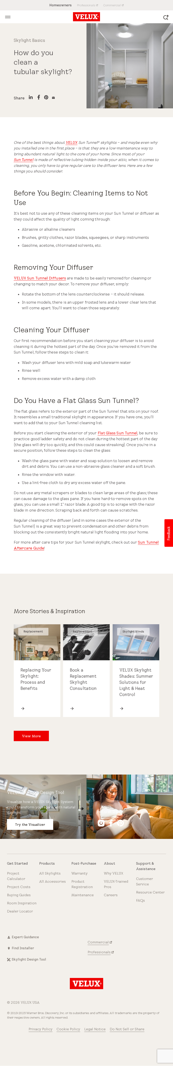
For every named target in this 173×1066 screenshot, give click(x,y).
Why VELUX (113, 873)
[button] (168, 533)
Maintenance (82, 895)
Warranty (79, 873)
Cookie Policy (68, 1029)
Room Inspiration (21, 903)
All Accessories (52, 881)
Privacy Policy (40, 1029)
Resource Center (150, 892)
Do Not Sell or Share (127, 1029)
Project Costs (18, 887)
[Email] (53, 98)
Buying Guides (19, 895)
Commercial (98, 942)
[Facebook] (38, 98)
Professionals (99, 952)
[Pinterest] (46, 98)
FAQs (140, 900)
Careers (111, 895)
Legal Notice (95, 1029)
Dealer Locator (20, 911)
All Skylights (50, 873)
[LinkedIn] (31, 98)
